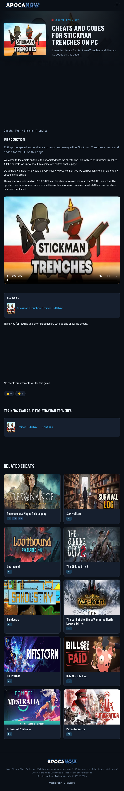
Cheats (8, 131)
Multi (18, 131)
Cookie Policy (55, 783)
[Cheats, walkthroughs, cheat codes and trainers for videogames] (22, 5)
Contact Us (69, 783)
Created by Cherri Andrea (49, 776)
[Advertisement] (62, 90)
